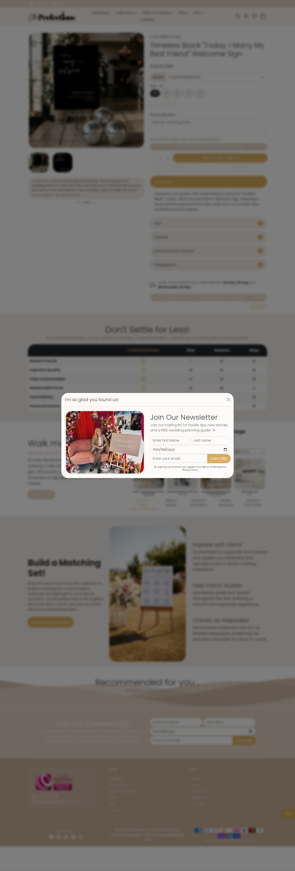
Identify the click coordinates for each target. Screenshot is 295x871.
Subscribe (219, 458)
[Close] (228, 399)
